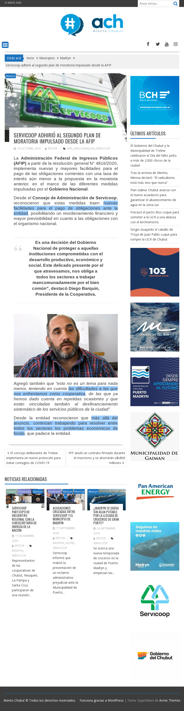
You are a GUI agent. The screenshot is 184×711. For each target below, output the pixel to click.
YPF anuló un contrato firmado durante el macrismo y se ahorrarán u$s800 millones (96, 458)
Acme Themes (169, 700)
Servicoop (103, 148)
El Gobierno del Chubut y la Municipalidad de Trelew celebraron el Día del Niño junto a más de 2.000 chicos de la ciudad (153, 155)
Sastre (69, 543)
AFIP (69, 148)
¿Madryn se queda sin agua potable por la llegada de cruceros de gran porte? (106, 515)
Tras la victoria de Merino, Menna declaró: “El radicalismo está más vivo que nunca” (152, 178)
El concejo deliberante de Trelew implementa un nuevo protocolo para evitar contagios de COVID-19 (33, 458)
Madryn (10, 76)
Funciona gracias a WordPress (102, 700)
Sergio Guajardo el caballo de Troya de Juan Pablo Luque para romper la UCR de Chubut (153, 234)
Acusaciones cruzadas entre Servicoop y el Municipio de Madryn (64, 515)
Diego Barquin (84, 148)
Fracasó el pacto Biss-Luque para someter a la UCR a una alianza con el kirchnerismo (154, 217)
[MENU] (5, 45)
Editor (52, 148)
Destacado (24, 491)
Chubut (11, 491)
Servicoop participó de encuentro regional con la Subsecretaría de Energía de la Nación (24, 519)
